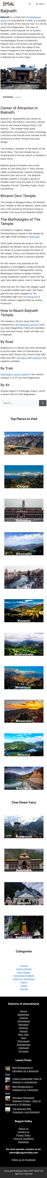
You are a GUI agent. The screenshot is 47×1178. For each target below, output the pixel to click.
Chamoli (23, 1018)
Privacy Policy (23, 1135)
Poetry (23, 982)
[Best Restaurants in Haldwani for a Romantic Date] (7, 1088)
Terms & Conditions (23, 1138)
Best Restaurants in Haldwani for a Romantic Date (21, 1090)
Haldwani (37, 358)
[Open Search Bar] (29, 4)
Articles (24, 965)
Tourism (24, 989)
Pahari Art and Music (24, 979)
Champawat (23, 1021)
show (18, 97)
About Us (23, 1128)
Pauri (23, 1038)
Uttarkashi (23, 1048)
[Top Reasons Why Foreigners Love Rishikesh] (7, 1110)
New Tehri (23, 1034)
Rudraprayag (23, 1044)
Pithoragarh (23, 1041)
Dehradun (22, 358)
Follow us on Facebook (23, 1160)
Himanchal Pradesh (24, 975)
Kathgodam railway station (15, 374)
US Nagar (23, 1051)
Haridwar (23, 1028)
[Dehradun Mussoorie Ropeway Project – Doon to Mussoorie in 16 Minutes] (7, 1099)
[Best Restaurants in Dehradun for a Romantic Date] (7, 1069)
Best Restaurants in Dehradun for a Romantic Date (22, 1071)
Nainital (31, 296)
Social (24, 985)
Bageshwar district (28, 324)
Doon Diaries (24, 972)
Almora (23, 1011)
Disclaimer (23, 1142)
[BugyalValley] (9, 4)
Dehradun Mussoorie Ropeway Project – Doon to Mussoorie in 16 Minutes (23, 1101)
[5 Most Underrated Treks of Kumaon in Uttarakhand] (7, 1080)
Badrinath (35, 236)
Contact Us (23, 1132)
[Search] (42, 403)
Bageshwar (23, 1014)
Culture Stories (24, 969)
